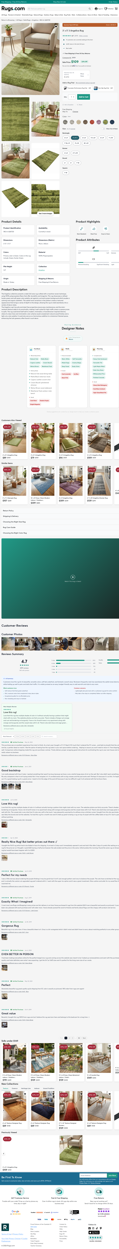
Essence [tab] (14, 1088)
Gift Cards (33, 1227)
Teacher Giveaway (35, 1246)
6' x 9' (102, 138)
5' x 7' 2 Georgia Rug (10, 498)
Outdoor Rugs (49, 15)
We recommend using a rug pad (85, 83)
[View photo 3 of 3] (18, 786)
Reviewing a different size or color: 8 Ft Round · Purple (17, 886)
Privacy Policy (83, 1183)
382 (79, 1038)
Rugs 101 (62, 1234)
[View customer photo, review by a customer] (35, 644)
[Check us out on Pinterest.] (101, 1228)
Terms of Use (6, 1234)
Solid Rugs (26, 20)
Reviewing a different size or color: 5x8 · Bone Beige (16, 963)
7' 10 (78, 163)
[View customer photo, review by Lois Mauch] (88, 644)
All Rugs (4, 15)
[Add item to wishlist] (25, 425)
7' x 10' (111, 138)
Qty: (65, 97)
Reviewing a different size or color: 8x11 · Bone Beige (16, 782)
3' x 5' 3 (75, 138)
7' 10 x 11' (67, 143)
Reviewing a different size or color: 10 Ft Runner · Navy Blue (19, 755)
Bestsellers (33, 1238)
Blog (31, 1229)
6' (70, 163)
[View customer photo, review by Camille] (8, 644)
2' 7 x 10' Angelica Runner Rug (97, 498)
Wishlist (110, 9)
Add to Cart (83, 97)
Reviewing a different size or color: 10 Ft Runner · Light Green (19, 910)
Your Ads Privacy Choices (11, 1238)
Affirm (32, 1236)
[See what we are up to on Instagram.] (93, 1228)
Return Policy (63, 1236)
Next (84, 1038)
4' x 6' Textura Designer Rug (12, 1123)
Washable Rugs (27, 15)
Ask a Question (69, 105)
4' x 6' (84, 138)
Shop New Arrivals (59, 2)
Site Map (33, 1234)
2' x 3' (66, 138)
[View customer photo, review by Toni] (21, 644)
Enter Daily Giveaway (36, 1243)
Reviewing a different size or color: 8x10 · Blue (15, 991)
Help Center (63, 1231)
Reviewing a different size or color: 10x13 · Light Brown (17, 853)
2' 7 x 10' (75, 153)
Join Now (112, 1175)
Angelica (35, 20)
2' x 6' (66, 153)
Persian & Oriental (14, 15)
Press (61, 1241)
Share (80, 105)
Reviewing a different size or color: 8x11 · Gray (15, 932)
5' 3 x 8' (93, 138)
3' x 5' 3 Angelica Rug (10, 455)
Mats (73, 15)
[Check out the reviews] (95, 1238)
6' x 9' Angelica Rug (65, 498)
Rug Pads (67, 15)
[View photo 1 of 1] (4, 825)
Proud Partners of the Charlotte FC (40, 1224)
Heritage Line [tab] (26, 1088)
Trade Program (34, 1241)
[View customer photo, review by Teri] (61, 644)
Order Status (113, 2)
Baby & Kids (59, 15)
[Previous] (4, 441)
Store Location (34, 1231)
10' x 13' (86, 143)
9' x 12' (77, 143)
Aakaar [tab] (37, 1088)
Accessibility (63, 1238)
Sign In (100, 9)
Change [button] (75, 112)
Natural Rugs (38, 15)
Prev (61, 1038)
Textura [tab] (5, 1088)
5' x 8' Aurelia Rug (93, 1075)
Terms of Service (95, 1183)
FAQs (61, 1229)
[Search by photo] (29, 8)
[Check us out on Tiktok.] (97, 1228)
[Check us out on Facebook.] (90, 1228)
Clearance (114, 15)
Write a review (83, 36)
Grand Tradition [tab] (48, 1088)
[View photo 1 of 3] (4, 786)
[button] (56, 26)
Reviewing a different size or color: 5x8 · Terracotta (18, 726)
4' (64, 163)
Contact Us (63, 1224)
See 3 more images (45, 213)
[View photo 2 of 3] (11, 786)
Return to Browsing (7, 20)
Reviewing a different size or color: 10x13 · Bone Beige (17, 1020)
